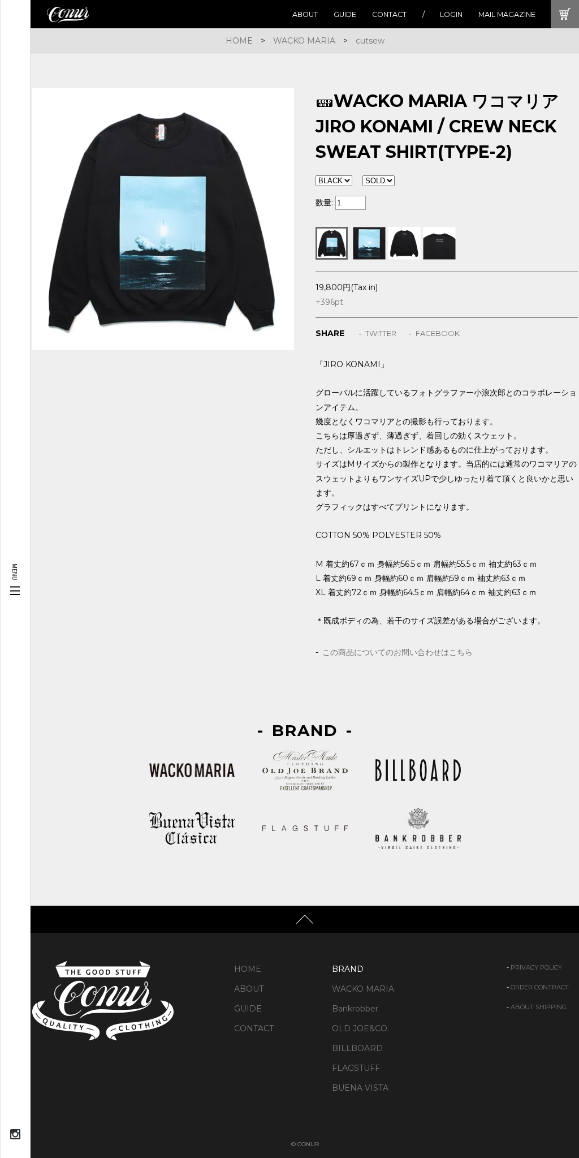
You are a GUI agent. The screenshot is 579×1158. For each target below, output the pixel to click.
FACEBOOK (438, 333)
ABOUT (305, 14)
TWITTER (380, 333)
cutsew (370, 41)
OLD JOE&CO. (360, 1028)
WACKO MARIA (304, 41)
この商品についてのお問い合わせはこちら (397, 652)
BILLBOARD (357, 1048)
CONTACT (389, 14)
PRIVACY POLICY (536, 967)
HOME (239, 41)
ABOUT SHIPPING (539, 1007)
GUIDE (345, 14)
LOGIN (451, 14)
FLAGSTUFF (356, 1068)
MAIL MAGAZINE (506, 14)
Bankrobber (355, 1009)
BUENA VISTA (360, 1088)
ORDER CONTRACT (540, 987)
